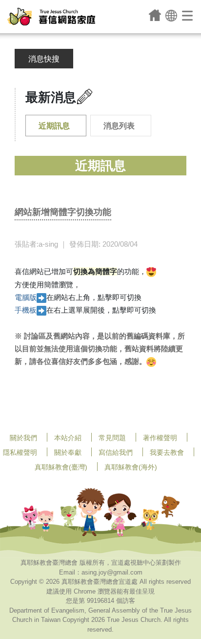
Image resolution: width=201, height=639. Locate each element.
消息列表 (119, 126)
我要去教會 (167, 452)
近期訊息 (54, 126)
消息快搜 (44, 59)
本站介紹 (67, 438)
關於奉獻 (67, 452)
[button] (171, 15)
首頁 (155, 15)
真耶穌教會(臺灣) (61, 467)
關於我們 (23, 438)
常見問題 (112, 438)
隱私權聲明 (20, 452)
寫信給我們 (116, 452)
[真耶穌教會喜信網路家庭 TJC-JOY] (51, 16)
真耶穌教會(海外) (130, 467)
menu (188, 15)
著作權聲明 (160, 438)
